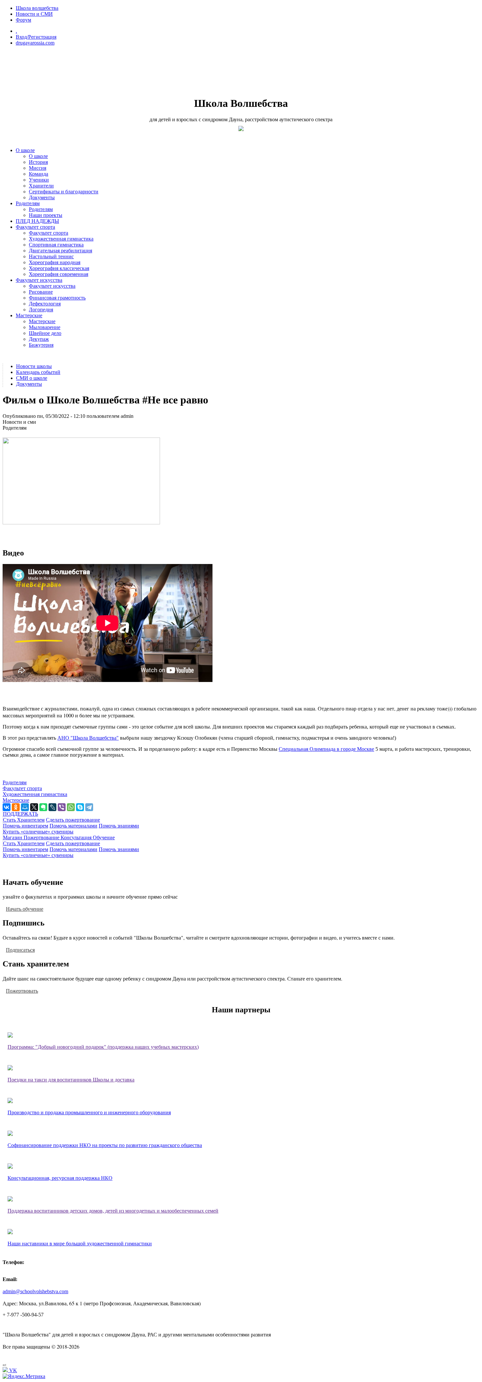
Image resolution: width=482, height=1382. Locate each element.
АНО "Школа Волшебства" (88, 738)
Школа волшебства (37, 8)
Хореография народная (54, 262)
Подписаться (20, 949)
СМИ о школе (31, 378)
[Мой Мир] (25, 807)
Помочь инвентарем (25, 825)
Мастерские (29, 315)
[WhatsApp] (71, 807)
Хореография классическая (59, 268)
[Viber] (62, 807)
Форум (23, 20)
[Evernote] (43, 807)
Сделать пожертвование (73, 820)
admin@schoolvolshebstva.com (35, 1291)
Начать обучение (24, 908)
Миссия (37, 168)
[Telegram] (89, 807)
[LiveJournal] (52, 807)
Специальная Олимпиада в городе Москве (326, 749)
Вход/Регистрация (36, 37)
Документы (42, 197)
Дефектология (45, 303)
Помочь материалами (73, 825)
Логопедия (41, 309)
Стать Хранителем (24, 820)
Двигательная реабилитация (60, 250)
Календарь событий (38, 372)
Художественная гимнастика (61, 239)
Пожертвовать (22, 990)
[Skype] (80, 807)
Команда (38, 174)
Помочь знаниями (119, 825)
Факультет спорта (35, 227)
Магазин (13, 837)
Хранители (41, 185)
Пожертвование (42, 837)
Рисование (41, 292)
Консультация (77, 837)
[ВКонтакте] (6, 807)
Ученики (39, 180)
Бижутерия (41, 345)
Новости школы (34, 366)
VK (12, 1370)
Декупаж (39, 339)
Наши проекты (45, 215)
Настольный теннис (51, 256)
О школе (25, 150)
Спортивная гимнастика (56, 244)
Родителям (28, 203)
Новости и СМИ (34, 14)
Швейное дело (45, 333)
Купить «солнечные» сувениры (38, 831)
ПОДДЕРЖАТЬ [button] (20, 814)
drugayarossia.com (35, 43)
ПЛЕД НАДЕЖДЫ (37, 221)
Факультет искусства (39, 280)
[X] (34, 807)
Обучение (104, 837)
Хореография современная (58, 274)
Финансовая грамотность (57, 298)
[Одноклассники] (16, 807)
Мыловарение (44, 327)
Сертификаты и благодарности (63, 191)
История (38, 162)
